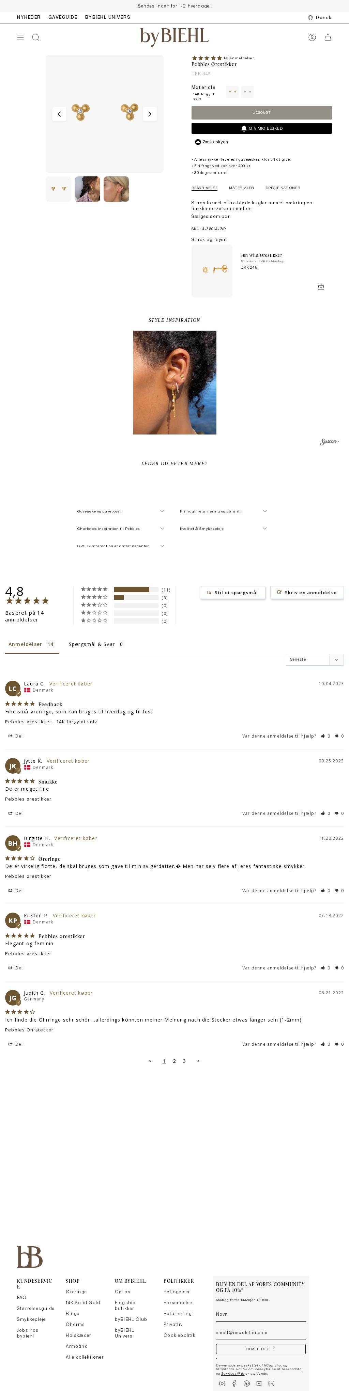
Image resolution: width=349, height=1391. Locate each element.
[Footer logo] (30, 1257)
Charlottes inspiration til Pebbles (108, 528)
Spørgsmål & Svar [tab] (92, 644)
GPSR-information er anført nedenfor (113, 545)
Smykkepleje (31, 1319)
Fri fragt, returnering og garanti (210, 511)
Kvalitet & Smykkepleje (202, 528)
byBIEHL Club (131, 1319)
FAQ (22, 1297)
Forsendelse (178, 1303)
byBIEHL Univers (124, 1333)
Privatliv (173, 1324)
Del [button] (18, 736)
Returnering (178, 1313)
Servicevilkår (233, 1373)
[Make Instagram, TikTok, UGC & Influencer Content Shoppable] (329, 443)
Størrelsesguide (36, 1308)
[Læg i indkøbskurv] (321, 286)
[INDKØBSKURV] (328, 37)
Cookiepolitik (180, 1335)
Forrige (59, 114)
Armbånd (77, 1346)
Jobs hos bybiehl (28, 1333)
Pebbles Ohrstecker (29, 1030)
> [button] (198, 1060)
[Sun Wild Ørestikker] (212, 271)
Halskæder (78, 1335)
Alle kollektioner (85, 1357)
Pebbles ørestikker (28, 721)
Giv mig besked (266, 128)
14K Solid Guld (83, 1303)
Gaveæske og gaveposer (99, 511)
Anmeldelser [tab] (25, 644)
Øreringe (76, 1292)
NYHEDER (29, 17)
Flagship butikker (125, 1305)
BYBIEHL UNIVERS (108, 17)
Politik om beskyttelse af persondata (269, 1369)
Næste (150, 114)
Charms (75, 1324)
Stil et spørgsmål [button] (236, 592)
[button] (174, 382)
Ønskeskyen (215, 141)
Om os (123, 1292)
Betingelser (177, 1292)
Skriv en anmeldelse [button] (311, 592)
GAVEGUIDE (63, 17)
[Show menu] (20, 37)
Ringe (72, 1313)
